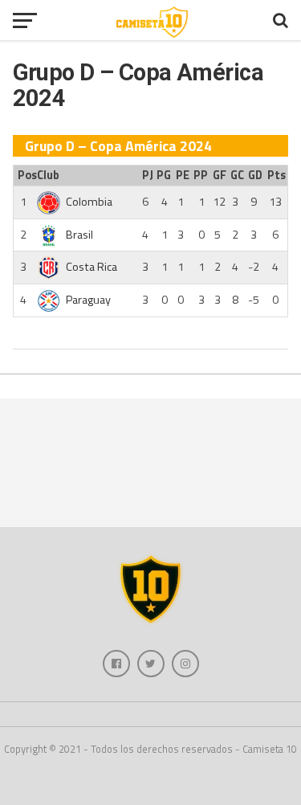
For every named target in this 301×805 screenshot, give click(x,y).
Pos (25, 175)
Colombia (89, 201)
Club (48, 175)
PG (164, 175)
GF (219, 175)
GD (255, 175)
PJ (147, 175)
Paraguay (88, 300)
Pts (276, 175)
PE (182, 175)
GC (237, 175)
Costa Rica (91, 267)
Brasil (79, 234)
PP (200, 175)
